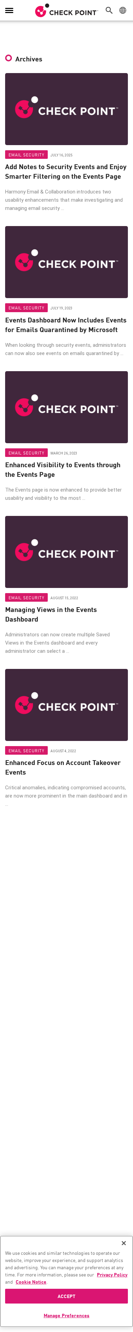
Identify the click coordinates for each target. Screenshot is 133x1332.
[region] (66, 1281)
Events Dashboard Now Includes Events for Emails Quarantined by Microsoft (66, 324)
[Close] (123, 1243)
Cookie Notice (31, 1281)
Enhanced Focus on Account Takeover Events (63, 767)
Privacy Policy (112, 1274)
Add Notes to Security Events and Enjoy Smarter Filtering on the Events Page (66, 171)
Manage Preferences (67, 1315)
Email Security (26, 154)
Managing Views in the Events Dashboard (51, 614)
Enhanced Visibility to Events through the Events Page (62, 469)
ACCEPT (67, 1296)
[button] (111, 10)
